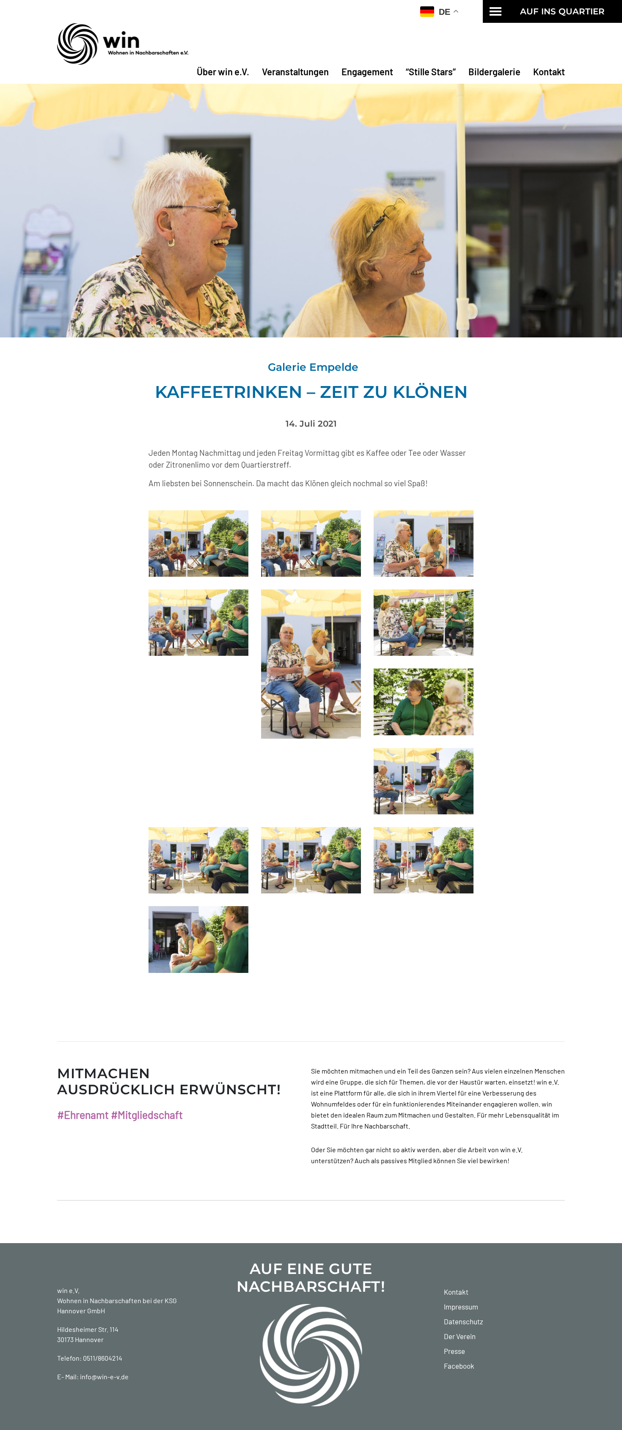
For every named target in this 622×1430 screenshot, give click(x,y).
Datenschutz (463, 1321)
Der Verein (460, 1336)
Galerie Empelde (313, 367)
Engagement (367, 71)
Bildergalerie (494, 71)
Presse (454, 1351)
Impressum (461, 1306)
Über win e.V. (223, 71)
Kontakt (549, 71)
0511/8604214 (102, 1358)
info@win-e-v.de (104, 1376)
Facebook (459, 1366)
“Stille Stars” (431, 71)
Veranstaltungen (295, 71)
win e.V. (68, 1290)
